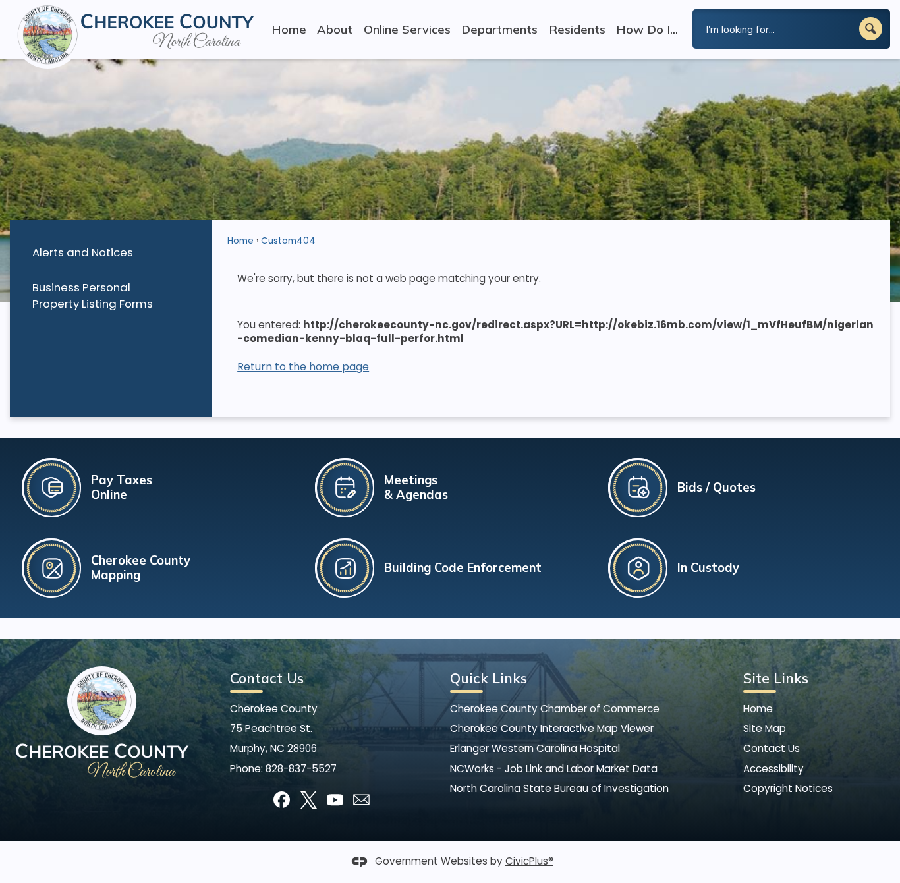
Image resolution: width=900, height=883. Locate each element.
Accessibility (773, 769)
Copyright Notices (788, 788)
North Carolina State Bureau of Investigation (559, 788)
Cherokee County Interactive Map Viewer (552, 728)
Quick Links (488, 678)
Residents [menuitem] (577, 29)
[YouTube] (335, 799)
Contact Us (771, 748)
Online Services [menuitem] (407, 29)
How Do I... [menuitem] (647, 29)
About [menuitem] (334, 29)
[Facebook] (281, 799)
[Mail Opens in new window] (361, 799)
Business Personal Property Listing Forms (92, 295)
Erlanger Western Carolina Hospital (535, 748)
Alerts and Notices (82, 252)
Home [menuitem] (288, 29)
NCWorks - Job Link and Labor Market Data (554, 769)
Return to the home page (303, 366)
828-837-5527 (301, 769)
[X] (308, 799)
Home (240, 241)
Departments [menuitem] (499, 29)
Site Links (775, 678)
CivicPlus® (529, 861)
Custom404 (288, 241)
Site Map (764, 728)
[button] (870, 28)
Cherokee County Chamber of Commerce (555, 709)
